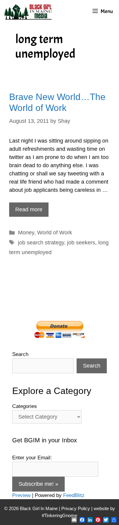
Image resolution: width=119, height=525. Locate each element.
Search (20, 354)
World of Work (54, 233)
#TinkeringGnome (59, 515)
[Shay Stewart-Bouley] (29, 11)
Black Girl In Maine (39, 508)
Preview (21, 495)
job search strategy (41, 243)
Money (26, 233)
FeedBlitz (74, 495)
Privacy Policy (75, 508)
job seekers (81, 243)
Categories (24, 406)
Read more (28, 209)
